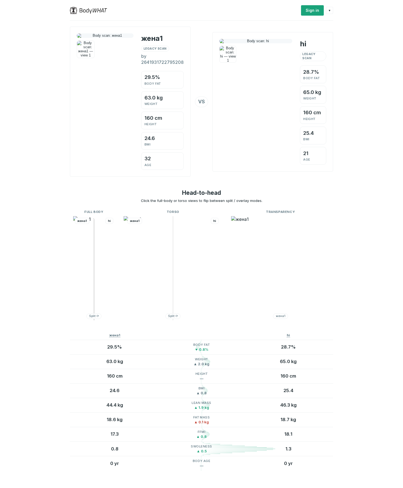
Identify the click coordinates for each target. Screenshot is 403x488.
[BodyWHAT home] (90, 10)
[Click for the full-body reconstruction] (105, 35)
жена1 (114, 335)
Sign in (312, 10)
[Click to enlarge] (86, 49)
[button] (94, 268)
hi (288, 335)
